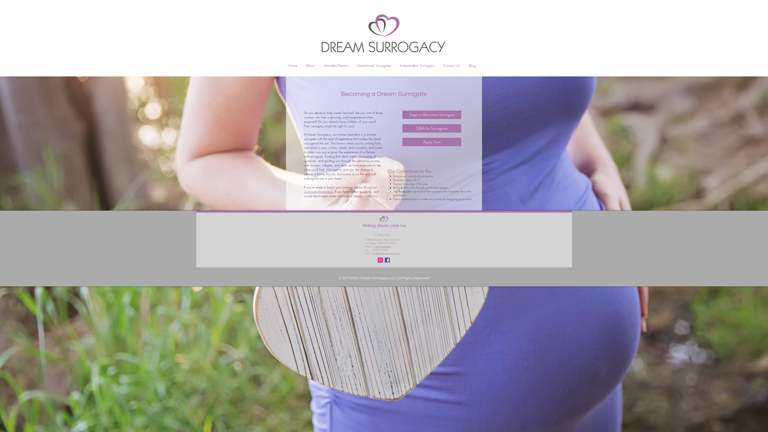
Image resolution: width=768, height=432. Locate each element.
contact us (370, 196)
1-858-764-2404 (382, 246)
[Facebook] (387, 260)
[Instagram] (380, 260)
